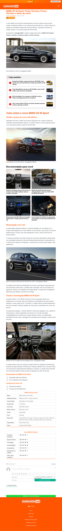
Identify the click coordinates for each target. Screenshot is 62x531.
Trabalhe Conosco (31, 522)
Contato (31, 516)
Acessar (53, 464)
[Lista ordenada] (21, 474)
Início (31, 510)
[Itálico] (15, 474)
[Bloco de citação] (26, 474)
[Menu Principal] (58, 6)
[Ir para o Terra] (31, 1)
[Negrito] (13, 474)
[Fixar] (19, 474)
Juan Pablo (13, 15)
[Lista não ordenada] (24, 474)
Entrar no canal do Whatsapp (32, 496)
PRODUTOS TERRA (56, 1)
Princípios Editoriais (31, 525)
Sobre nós (31, 513)
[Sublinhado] (17, 474)
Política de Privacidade (31, 519)
